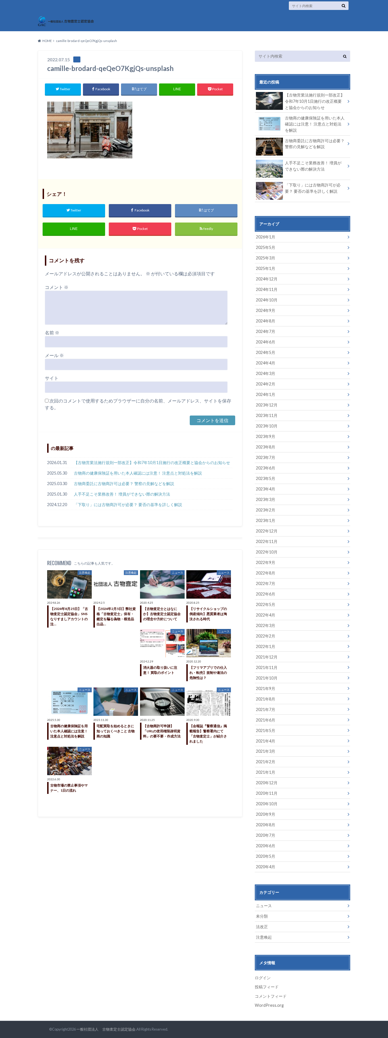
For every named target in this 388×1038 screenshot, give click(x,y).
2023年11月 (267, 415)
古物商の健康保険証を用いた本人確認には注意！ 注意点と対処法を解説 (138, 473)
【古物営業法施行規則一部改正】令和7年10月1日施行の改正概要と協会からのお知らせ (152, 462)
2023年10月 (267, 425)
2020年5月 (265, 856)
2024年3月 (265, 373)
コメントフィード (271, 996)
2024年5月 (265, 352)
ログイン (263, 977)
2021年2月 (265, 761)
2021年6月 (265, 720)
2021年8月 (265, 699)
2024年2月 (265, 383)
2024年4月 (265, 362)
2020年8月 (265, 824)
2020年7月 (265, 835)
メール (54, 355)
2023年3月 (265, 499)
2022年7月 (265, 583)
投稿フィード (267, 986)
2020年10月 (267, 803)
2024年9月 (265, 310)
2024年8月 (265, 320)
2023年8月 (265, 446)
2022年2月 (265, 636)
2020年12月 (267, 782)
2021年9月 (265, 688)
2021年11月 (267, 667)
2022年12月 (267, 531)
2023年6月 (265, 467)
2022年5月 (265, 604)
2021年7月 (265, 709)
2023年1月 (265, 520)
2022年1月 (265, 646)
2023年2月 (265, 510)
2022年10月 (267, 552)
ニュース (264, 905)
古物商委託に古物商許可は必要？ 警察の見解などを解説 (124, 483)
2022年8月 (265, 573)
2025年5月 (265, 247)
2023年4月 (265, 489)
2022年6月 (265, 594)
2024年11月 (267, 289)
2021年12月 (267, 657)
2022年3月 (265, 625)
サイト (52, 378)
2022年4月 (265, 615)
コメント (56, 287)
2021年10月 (267, 678)
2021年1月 (265, 772)
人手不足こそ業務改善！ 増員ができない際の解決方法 (122, 494)
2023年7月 (265, 457)
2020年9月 (265, 814)
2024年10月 (267, 299)
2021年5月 (265, 730)
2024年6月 (265, 341)
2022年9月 (265, 562)
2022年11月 (267, 541)
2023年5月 (265, 478)
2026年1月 (265, 236)
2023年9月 (265, 436)
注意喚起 (264, 937)
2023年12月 (267, 404)
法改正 (262, 926)
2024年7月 (265, 331)
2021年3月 (265, 751)
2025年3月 (265, 257)
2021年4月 (265, 741)
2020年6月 (265, 845)
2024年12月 (267, 278)
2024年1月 (265, 394)
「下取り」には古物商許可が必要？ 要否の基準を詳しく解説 (128, 504)
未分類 (262, 916)
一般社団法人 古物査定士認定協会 (105, 1029)
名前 (52, 332)
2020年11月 (267, 793)
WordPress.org (269, 1005)
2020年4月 (265, 866)
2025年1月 (265, 268)
